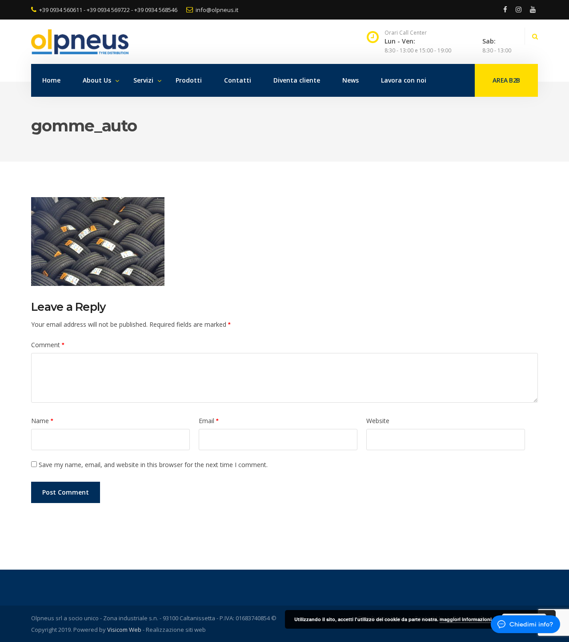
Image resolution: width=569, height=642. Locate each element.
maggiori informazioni (466, 619)
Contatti (237, 80)
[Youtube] (531, 9)
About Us (97, 80)
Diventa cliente (296, 80)
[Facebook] (505, 9)
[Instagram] (519, 9)
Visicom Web (124, 630)
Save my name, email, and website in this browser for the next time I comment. (153, 464)
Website (377, 420)
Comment (47, 345)
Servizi (143, 80)
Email (208, 420)
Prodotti (189, 80)
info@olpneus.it (217, 10)
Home (51, 80)
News (350, 80)
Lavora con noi (403, 80)
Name (42, 420)
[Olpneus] (262, 41)
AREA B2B (506, 80)
